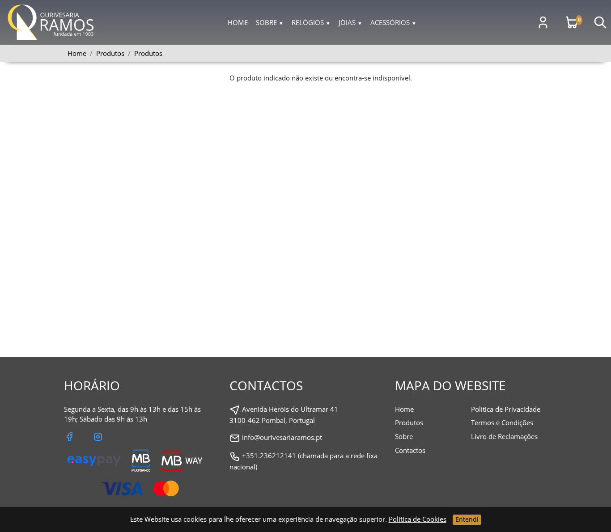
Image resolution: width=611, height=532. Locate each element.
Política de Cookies (417, 519)
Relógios (311, 22)
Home (238, 22)
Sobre (270, 22)
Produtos (148, 53)
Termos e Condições (502, 422)
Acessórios (393, 22)
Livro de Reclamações (504, 436)
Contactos (410, 450)
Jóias (350, 22)
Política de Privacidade (505, 409)
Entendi (467, 519)
